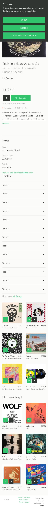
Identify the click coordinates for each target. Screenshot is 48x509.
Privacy (27, 502)
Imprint (20, 497)
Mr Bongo (7, 78)
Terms (21, 502)
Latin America (7, 150)
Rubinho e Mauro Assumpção (20, 64)
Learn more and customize (24, 35)
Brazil (17, 150)
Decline (24, 28)
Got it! (24, 20)
